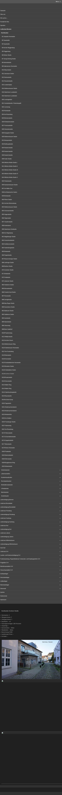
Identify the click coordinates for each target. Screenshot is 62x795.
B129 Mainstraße (6, 355)
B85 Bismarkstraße (7, 288)
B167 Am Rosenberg (7, 429)
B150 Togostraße (6, 403)
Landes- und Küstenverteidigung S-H (10, 555)
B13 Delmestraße (6, 77)
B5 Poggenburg (6, 51)
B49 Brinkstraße (6, 196)
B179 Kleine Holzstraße (8, 447)
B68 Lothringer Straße (8, 262)
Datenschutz (3, 596)
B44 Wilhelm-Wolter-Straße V (10, 177)
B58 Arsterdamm (6, 225)
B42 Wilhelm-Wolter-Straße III (10, 170)
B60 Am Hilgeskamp (7, 233)
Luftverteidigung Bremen (7, 499)
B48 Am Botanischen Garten (9, 192)
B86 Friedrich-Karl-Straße (9, 292)
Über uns (2, 14)
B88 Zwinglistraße (7, 299)
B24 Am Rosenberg (7, 114)
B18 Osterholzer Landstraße (9, 92)
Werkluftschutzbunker (7, 484)
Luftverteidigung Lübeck (6, 536)
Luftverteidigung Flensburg (7, 514)
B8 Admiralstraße (6, 62)
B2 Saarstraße (6, 40)
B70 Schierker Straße (7, 270)
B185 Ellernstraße (7, 459)
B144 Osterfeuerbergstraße (9, 392)
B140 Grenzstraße (7, 381)
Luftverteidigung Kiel (5, 529)
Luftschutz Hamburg (5, 518)
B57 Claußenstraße (7, 221)
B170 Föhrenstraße (7, 433)
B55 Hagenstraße (6, 214)
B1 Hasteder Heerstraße (8, 36)
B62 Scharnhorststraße (8, 240)
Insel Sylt (2, 547)
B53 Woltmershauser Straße (9, 207)
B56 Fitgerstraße (6, 218)
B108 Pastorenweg (7, 333)
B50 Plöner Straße (7, 199)
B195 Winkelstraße (7, 466)
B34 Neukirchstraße (7, 147)
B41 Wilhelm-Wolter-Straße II (10, 166)
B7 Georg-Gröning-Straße (9, 58)
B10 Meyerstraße (6, 70)
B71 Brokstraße (6, 273)
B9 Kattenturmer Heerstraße (9, 66)
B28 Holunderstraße (7, 129)
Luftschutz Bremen (5, 29)
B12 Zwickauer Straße (8, 73)
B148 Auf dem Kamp (7, 399)
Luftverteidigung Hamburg (7, 522)
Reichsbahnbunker (6, 481)
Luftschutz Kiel (4, 525)
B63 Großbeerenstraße (8, 244)
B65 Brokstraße (6, 251)
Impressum (3, 599)
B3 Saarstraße (6, 44)
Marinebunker (5, 492)
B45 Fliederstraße (7, 181)
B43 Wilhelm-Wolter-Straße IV (10, 173)
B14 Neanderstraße (7, 81)
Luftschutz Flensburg (6, 510)
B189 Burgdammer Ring (8, 462)
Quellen (2, 592)
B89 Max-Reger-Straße (8, 303)
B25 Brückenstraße (7, 118)
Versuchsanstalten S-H (6, 570)
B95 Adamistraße (6, 321)
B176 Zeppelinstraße (7, 440)
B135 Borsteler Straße (8, 366)
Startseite (2, 10)
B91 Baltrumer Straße (8, 310)
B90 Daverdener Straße (8, 307)
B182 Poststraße (6, 451)
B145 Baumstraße (7, 396)
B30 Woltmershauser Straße (9, 136)
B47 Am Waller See (7, 188)
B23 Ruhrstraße (6, 110)
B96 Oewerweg (6, 325)
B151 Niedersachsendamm (9, 407)
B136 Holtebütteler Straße (9, 370)
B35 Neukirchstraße (7, 151)
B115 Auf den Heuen (7, 340)
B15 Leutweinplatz (7, 84)
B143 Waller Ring (6, 388)
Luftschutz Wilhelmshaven (7, 540)
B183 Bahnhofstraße (7, 455)
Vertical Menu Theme (34, 793)
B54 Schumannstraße (8, 210)
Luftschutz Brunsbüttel (6, 503)
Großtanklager (4, 573)
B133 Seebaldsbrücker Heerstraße (11, 362)
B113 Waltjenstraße (7, 336)
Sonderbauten (5, 496)
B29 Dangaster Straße (8, 133)
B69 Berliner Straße (7, 266)
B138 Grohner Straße (8, 373)
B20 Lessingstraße (7, 99)
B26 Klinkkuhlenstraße (8, 121)
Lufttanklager (3, 581)
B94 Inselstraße (6, 318)
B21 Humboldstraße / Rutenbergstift (11, 103)
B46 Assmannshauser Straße (10, 184)
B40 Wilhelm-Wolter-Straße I (9, 162)
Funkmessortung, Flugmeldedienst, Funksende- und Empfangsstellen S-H (20, 559)
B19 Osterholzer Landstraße (9, 95)
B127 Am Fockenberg (8, 351)
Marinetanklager (4, 584)
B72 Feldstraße (6, 277)
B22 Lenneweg (6, 107)
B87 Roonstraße (6, 296)
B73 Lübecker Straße (7, 281)
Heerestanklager (4, 577)
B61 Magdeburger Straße (9, 236)
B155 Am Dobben (6, 418)
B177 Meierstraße (6, 444)
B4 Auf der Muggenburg (8, 47)
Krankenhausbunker (6, 477)
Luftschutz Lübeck (5, 533)
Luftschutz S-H (4, 551)
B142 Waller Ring (6, 384)
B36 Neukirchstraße (7, 155)
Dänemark (3, 588)
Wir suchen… (4, 18)
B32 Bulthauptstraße (7, 144)
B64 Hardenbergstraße (8, 247)
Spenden (2, 25)
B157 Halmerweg (6, 425)
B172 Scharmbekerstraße (9, 436)
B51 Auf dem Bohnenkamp (9, 203)
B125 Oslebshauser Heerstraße (10, 347)
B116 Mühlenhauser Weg (9, 344)
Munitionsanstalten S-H (6, 566)
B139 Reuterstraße (7, 377)
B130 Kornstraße (6, 359)
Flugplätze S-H (4, 562)
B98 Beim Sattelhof (7, 329)
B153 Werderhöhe (7, 414)
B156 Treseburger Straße (9, 421)
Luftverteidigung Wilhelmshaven (9, 544)
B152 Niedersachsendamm (9, 410)
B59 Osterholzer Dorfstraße (9, 229)
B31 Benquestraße (7, 140)
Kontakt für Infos (4, 21)
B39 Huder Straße (7, 158)
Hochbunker (4, 32)
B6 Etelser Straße (6, 55)
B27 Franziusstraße (7, 125)
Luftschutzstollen (5, 473)
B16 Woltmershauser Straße (9, 88)
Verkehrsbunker (5, 470)
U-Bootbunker (5, 488)
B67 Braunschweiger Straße (9, 258)
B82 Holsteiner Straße (8, 284)
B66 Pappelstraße (7, 255)
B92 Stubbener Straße (8, 314)
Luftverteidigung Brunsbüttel (7, 507)
